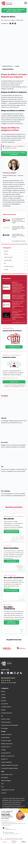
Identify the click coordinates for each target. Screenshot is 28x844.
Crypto (3, 694)
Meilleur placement (7, 744)
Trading (6, 269)
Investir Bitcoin (5, 737)
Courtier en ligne (6, 740)
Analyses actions (6, 707)
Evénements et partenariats (9, 725)
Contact (3, 793)
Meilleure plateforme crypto (9, 765)
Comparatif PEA (6, 753)
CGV (2, 787)
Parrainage (4, 728)
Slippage (3, 418)
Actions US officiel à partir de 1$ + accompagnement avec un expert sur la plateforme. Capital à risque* (18, 315)
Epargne (3, 700)
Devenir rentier (8, 260)
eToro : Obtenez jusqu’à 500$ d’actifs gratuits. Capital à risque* (14, 10)
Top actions (4, 704)
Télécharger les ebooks (11, 531)
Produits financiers (9, 266)
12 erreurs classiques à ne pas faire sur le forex (13, 147)
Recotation (4, 442)
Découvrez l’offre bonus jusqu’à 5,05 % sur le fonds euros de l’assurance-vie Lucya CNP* (18, 305)
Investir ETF (4, 759)
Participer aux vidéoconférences (11, 622)
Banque (6, 251)
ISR (5, 263)
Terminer (23, 841)
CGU (2, 784)
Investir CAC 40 (5, 747)
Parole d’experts (6, 722)
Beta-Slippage (5, 491)
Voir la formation (11, 561)
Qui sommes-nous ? (7, 774)
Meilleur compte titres (7, 756)
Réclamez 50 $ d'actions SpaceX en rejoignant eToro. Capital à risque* (18, 296)
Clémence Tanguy (9, 20)
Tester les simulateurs (11, 590)
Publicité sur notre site (7, 790)
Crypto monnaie (8, 257)
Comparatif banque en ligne (9, 768)
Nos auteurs (4, 777)
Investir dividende (6, 762)
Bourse (6, 254)
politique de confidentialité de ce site (14, 386)
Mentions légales (6, 780)
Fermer (4, 841)
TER (2, 467)
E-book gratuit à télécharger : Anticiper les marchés (14, 153)
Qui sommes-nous (14, 347)
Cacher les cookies (14, 841)
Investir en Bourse (6, 734)
